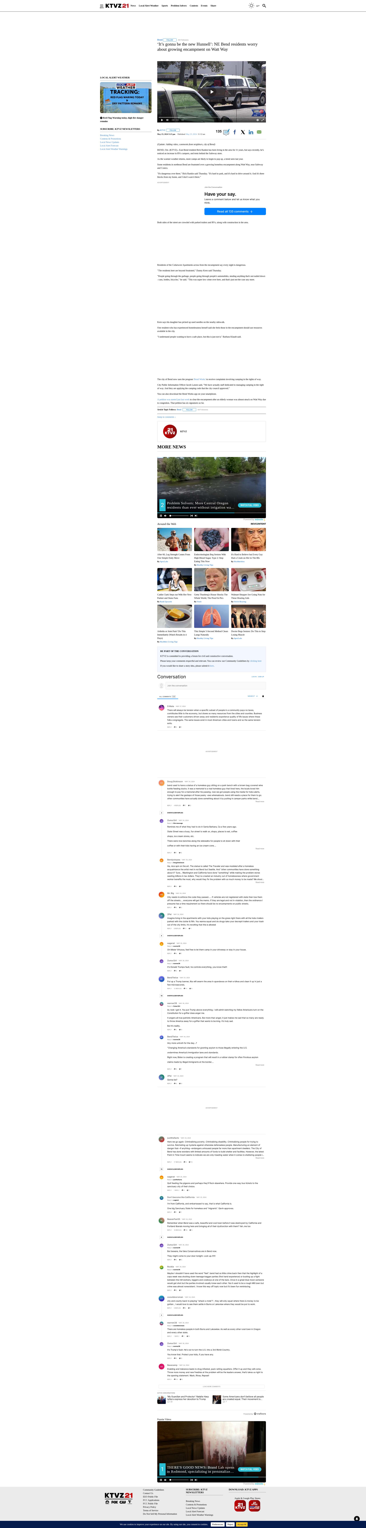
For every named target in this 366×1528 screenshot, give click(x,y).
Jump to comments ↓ (166, 417)
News (133, 5)
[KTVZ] (117, 5)
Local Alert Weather (149, 5)
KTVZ (162, 130)
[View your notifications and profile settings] (263, 696)
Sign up (261, 676)
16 (186, 1230)
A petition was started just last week (173, 399)
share (254, 727)
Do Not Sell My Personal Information (160, 1514)
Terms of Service (150, 1510)
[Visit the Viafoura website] (260, 1414)
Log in (254, 676)
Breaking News (107, 135)
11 (185, 928)
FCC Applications (151, 1500)
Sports (165, 5)
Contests (194, 5)
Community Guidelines (153, 1490)
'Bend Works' (200, 379)
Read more (260, 801)
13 (177, 1379)
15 (191, 1162)
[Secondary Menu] (104, 6)
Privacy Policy (149, 1507)
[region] (211, 1045)
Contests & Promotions (110, 139)
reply (169, 727)
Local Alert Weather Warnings (113, 149)
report (261, 727)
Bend (179, 410)
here (212, 666)
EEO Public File (150, 1496)
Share (213, 5)
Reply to (175, 823)
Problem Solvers (179, 5)
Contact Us (148, 1493)
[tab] (167, 696)
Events (204, 5)
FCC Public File (150, 1503)
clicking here (255, 661)
